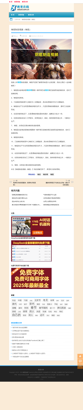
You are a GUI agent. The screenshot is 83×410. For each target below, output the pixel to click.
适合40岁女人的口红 (18, 201)
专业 (14, 300)
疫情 (25, 311)
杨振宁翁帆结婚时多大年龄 (20, 344)
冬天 (45, 300)
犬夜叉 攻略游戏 (17, 347)
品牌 (67, 300)
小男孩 (41, 379)
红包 (50, 311)
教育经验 (17, 2)
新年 (20, 308)
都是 (53, 315)
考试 (61, 311)
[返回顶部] (79, 366)
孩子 (25, 304)
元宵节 (38, 300)
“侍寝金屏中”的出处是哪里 (20, 357)
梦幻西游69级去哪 (18, 337)
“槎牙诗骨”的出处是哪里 (19, 327)
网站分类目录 (38, 372)
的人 (32, 311)
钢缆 (19, 82)
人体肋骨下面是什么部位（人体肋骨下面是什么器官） (29, 353)
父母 (19, 312)
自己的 (16, 315)
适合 (48, 315)
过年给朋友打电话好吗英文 (51, 198)
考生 (55, 312)
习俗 (26, 300)
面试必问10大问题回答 (19, 334)
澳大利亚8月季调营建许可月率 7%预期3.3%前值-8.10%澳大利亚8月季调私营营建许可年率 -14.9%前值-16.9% (27, 205)
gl (17, 36)
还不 (42, 314)
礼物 (44, 311)
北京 (62, 300)
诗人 (31, 314)
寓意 (38, 304)
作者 (31, 300)
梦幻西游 (61, 307)
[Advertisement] (41, 396)
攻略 (14, 307)
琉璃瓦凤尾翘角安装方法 (19, 195)
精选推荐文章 (47, 372)
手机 (56, 304)
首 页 (10, 2)
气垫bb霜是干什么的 (49, 195)
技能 (66, 304)
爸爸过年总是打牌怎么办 (19, 198)
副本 (57, 300)
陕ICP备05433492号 (68, 372)
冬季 (52, 300)
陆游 (58, 315)
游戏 (14, 311)
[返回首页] (79, 356)
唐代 (14, 303)
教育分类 (25, 2)
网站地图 (54, 372)
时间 (26, 307)
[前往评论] (79, 361)
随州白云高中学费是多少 (20, 350)
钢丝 (47, 90)
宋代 (31, 303)
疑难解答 (59, 372)
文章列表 (17, 19)
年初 (43, 304)
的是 (38, 311)
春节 (34, 307)
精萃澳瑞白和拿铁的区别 (51, 205)
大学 (20, 304)
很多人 (49, 304)
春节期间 (43, 307)
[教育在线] (19, 4)
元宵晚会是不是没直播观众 (20, 331)
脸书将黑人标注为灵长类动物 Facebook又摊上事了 (28, 340)
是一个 (52, 308)
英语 (24, 315)
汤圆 (69, 308)
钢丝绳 (29, 90)
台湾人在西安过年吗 (49, 201)
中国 (19, 300)
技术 (61, 304)
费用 (36, 315)
